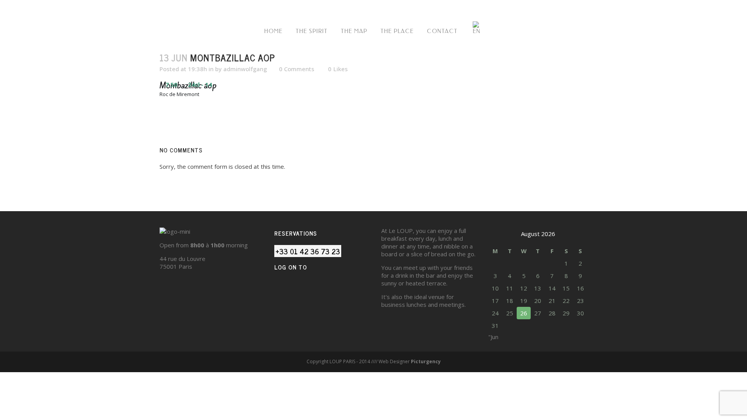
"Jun (493, 337)
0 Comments (296, 69)
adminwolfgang (245, 69)
